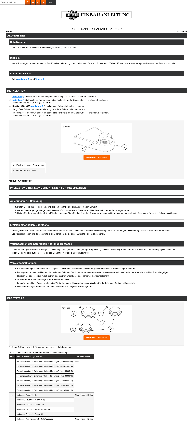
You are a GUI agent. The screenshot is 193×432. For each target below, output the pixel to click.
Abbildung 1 (18, 99)
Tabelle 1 (39, 79)
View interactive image (97, 157)
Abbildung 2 (23, 79)
